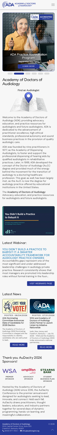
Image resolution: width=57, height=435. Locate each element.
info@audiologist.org (30, 431)
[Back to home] (19, 4)
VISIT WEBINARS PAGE (41, 283)
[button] (53, 4)
